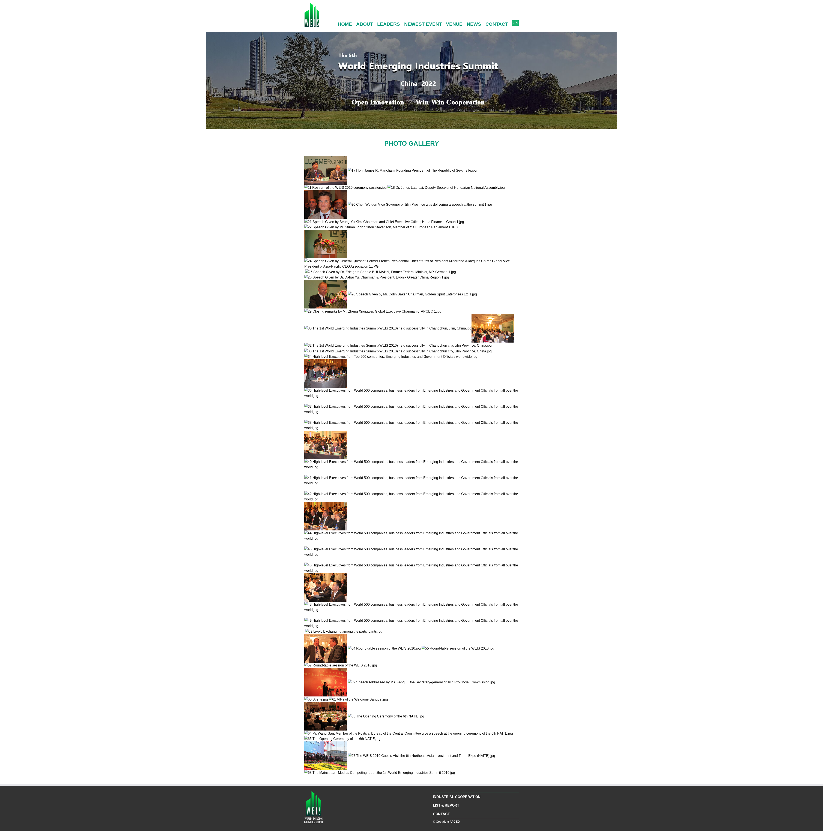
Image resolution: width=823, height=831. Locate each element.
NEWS (474, 24)
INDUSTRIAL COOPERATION (457, 797)
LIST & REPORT (446, 805)
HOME (345, 24)
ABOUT (364, 24)
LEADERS (388, 24)
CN (515, 23)
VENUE (454, 24)
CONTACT (496, 24)
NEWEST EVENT (423, 24)
